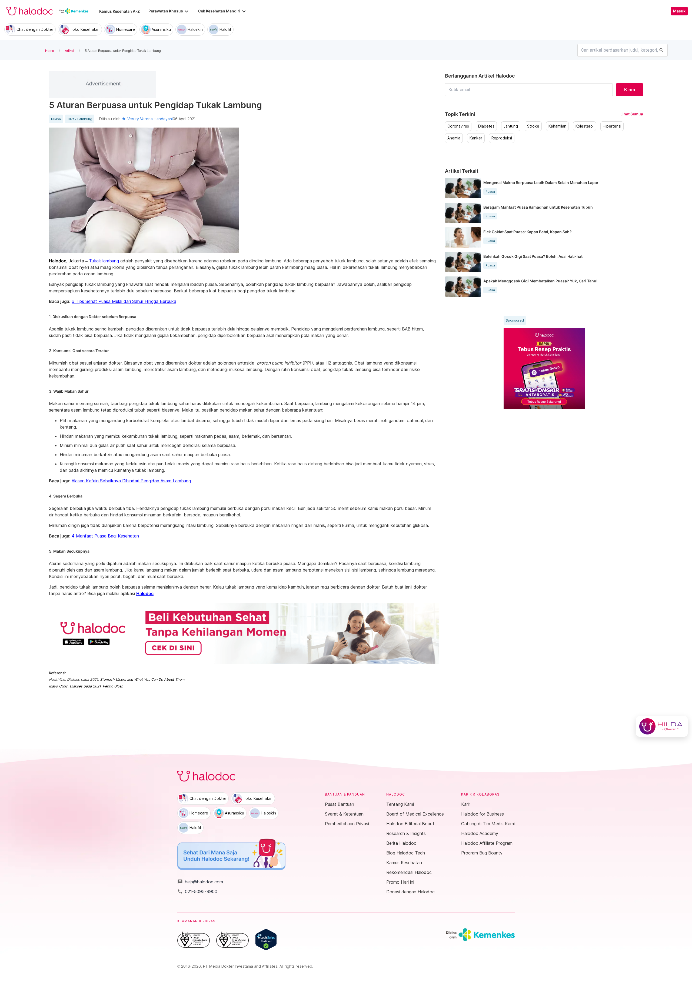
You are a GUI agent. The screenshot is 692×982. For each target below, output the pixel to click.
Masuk (679, 11)
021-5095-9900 (197, 891)
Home (49, 50)
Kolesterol (584, 126)
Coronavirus (458, 126)
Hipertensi (612, 126)
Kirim (629, 89)
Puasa (56, 119)
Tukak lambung (104, 260)
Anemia (453, 138)
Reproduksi (501, 138)
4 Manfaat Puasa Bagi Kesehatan (105, 536)
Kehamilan (557, 126)
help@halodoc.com (200, 881)
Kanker (476, 138)
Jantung (511, 126)
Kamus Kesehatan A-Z (119, 11)
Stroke (533, 126)
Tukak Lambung (79, 119)
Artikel (69, 50)
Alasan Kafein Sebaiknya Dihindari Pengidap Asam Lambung (131, 480)
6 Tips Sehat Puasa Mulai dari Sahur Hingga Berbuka (124, 301)
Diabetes (486, 126)
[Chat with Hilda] (662, 726)
